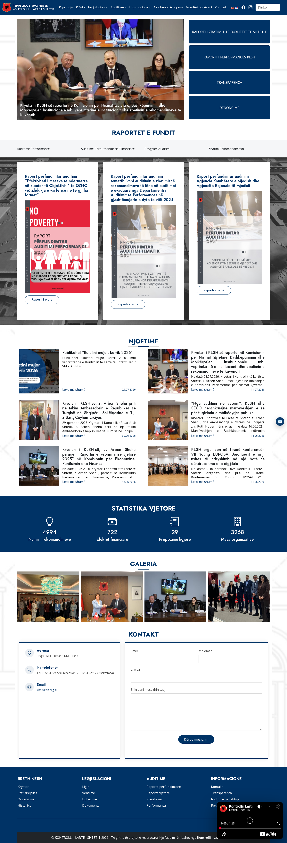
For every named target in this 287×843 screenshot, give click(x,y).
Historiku (24, 805)
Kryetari (23, 787)
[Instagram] (250, 7)
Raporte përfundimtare (164, 787)
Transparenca (221, 793)
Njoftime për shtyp (225, 799)
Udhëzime (89, 799)
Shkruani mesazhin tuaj (148, 689)
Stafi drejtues (27, 793)
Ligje (85, 787)
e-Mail (135, 670)
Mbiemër (205, 651)
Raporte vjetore (158, 793)
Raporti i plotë (42, 299)
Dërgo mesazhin (196, 739)
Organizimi (26, 799)
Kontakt (217, 787)
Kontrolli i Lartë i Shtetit (216, 837)
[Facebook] (243, 7)
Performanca (156, 805)
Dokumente (91, 805)
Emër (134, 651)
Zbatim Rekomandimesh (162, 149)
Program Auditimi (94, 149)
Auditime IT (216, 149)
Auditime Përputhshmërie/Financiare (44, 149)
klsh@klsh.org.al (47, 690)
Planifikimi (154, 799)
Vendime (88, 793)
